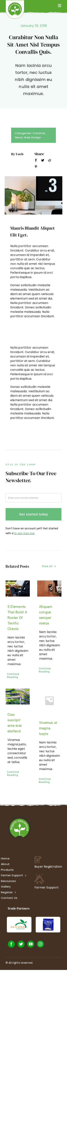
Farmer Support (46, 887)
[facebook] (11, 944)
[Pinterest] (36, 167)
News (19, 137)
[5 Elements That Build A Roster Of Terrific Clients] (18, 588)
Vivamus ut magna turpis (48, 728)
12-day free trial (24, 533)
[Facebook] (36, 161)
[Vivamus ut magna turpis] (49, 701)
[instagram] (40, 944)
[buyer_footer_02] (37, 857)
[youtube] (30, 944)
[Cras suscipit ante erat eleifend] (18, 697)
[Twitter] (42, 161)
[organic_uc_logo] (15, 4)
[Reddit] (49, 161)
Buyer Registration (48, 866)
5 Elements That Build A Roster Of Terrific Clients (17, 618)
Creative (39, 133)
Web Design (32, 137)
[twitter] (21, 944)
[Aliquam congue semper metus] (49, 588)
